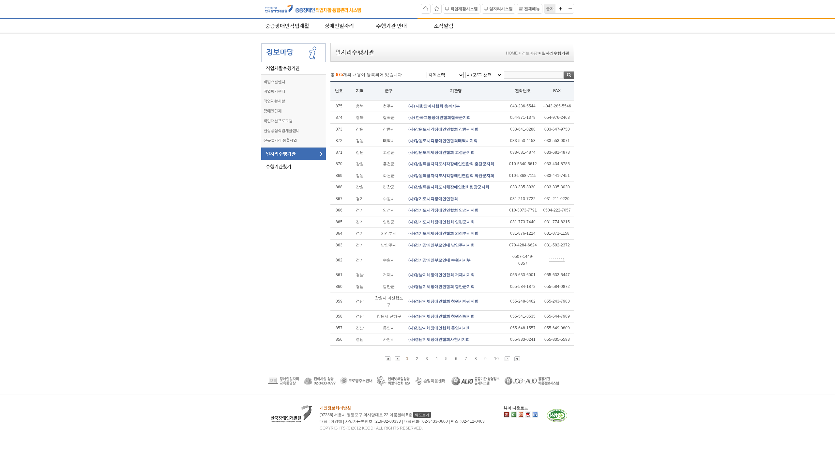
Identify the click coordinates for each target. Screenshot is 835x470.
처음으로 (387, 358)
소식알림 (443, 26)
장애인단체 (272, 111)
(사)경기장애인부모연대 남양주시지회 (441, 245)
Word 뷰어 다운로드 (535, 414)
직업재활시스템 (464, 9)
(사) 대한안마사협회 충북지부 (434, 106)
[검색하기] (539, 74)
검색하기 (569, 75)
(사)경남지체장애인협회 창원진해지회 (441, 316)
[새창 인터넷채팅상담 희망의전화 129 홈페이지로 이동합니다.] (393, 384)
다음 (507, 358)
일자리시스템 (501, 9)
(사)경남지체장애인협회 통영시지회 (439, 328)
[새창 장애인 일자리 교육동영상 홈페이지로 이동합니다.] (283, 384)
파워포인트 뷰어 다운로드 (521, 414)
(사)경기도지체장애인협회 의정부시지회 (443, 233)
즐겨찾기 (437, 9)
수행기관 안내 (391, 26)
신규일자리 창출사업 (280, 140)
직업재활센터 (274, 81)
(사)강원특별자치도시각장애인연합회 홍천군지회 (451, 164)
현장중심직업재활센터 (281, 130)
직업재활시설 (274, 101)
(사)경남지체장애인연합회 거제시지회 (441, 275)
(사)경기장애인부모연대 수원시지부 (439, 260)
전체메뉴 (532, 9)
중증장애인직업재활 (287, 26)
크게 (561, 9)
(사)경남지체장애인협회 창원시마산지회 (443, 301)
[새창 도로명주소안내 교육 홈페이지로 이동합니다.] (356, 384)
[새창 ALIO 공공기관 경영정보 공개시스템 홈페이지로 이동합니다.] (475, 384)
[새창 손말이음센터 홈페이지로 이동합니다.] (431, 384)
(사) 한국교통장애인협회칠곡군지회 (439, 117)
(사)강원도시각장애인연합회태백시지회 (443, 140)
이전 (397, 358)
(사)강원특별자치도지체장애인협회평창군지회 (448, 187)
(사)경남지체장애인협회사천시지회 (439, 339)
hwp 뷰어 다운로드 (506, 414)
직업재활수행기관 (283, 68)
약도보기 (422, 415)
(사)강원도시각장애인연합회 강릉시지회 (443, 129)
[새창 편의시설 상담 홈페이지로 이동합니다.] (320, 384)
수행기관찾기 (278, 166)
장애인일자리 (339, 26)
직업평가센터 (274, 91)
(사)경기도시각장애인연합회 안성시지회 (443, 210)
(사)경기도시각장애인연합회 (433, 198)
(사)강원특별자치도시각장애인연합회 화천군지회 (451, 175)
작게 (570, 9)
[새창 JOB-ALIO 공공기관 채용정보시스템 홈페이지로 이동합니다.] (531, 384)
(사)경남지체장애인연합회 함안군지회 (441, 286)
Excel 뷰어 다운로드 (514, 414)
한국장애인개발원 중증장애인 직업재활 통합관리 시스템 (319, 9)
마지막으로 (517, 358)
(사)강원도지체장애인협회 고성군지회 (441, 152)
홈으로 (426, 9)
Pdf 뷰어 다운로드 (528, 414)
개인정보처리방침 (335, 408)
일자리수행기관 (281, 153)
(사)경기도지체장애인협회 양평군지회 (441, 222)
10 (496, 358)
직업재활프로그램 (278, 120)
